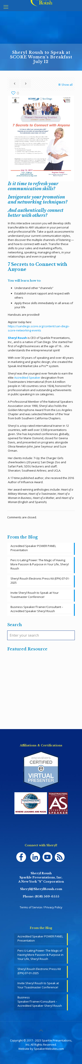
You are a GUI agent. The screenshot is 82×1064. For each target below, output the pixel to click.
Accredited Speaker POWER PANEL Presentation (33, 548)
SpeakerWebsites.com (49, 1049)
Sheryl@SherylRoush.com (41, 889)
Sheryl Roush (17, 338)
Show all (67, 85)
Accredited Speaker (27, 378)
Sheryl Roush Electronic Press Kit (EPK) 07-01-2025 (40, 580)
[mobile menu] (6, 6)
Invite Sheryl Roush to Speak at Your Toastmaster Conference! (34, 595)
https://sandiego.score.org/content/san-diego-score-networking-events (39, 328)
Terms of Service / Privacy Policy (41, 907)
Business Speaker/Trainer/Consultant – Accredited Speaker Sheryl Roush (36, 609)
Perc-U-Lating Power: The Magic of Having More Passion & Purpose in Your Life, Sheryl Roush (39, 564)
